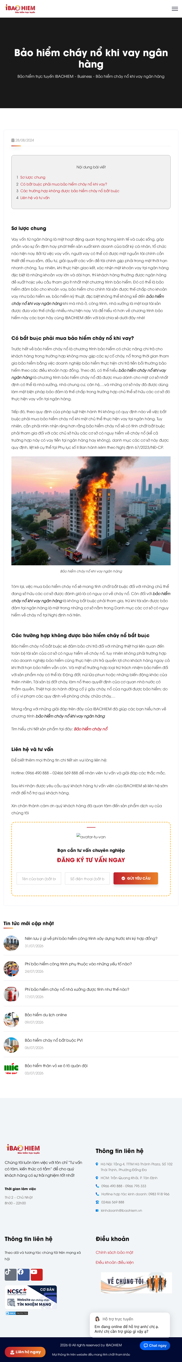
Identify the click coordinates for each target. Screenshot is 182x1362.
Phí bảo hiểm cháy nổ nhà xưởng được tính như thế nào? (77, 989)
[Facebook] (24, 1275)
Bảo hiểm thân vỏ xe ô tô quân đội (56, 1065)
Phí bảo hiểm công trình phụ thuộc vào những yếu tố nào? (78, 963)
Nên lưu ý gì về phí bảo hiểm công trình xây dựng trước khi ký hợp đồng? (91, 938)
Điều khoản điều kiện (115, 1262)
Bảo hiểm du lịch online (46, 1014)
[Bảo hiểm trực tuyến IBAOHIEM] (20, 8)
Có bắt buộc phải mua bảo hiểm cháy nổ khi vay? (61, 183)
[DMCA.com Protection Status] (16, 1312)
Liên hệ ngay (28, 1352)
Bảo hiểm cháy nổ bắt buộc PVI (54, 1040)
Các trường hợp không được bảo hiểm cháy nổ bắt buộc (67, 190)
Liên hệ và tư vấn (33, 197)
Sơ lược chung (30, 177)
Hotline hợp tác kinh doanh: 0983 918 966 (135, 1193)
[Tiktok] (11, 1275)
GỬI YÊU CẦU (138, 878)
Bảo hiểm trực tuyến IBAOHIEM (45, 76)
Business (84, 76)
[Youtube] (37, 1275)
